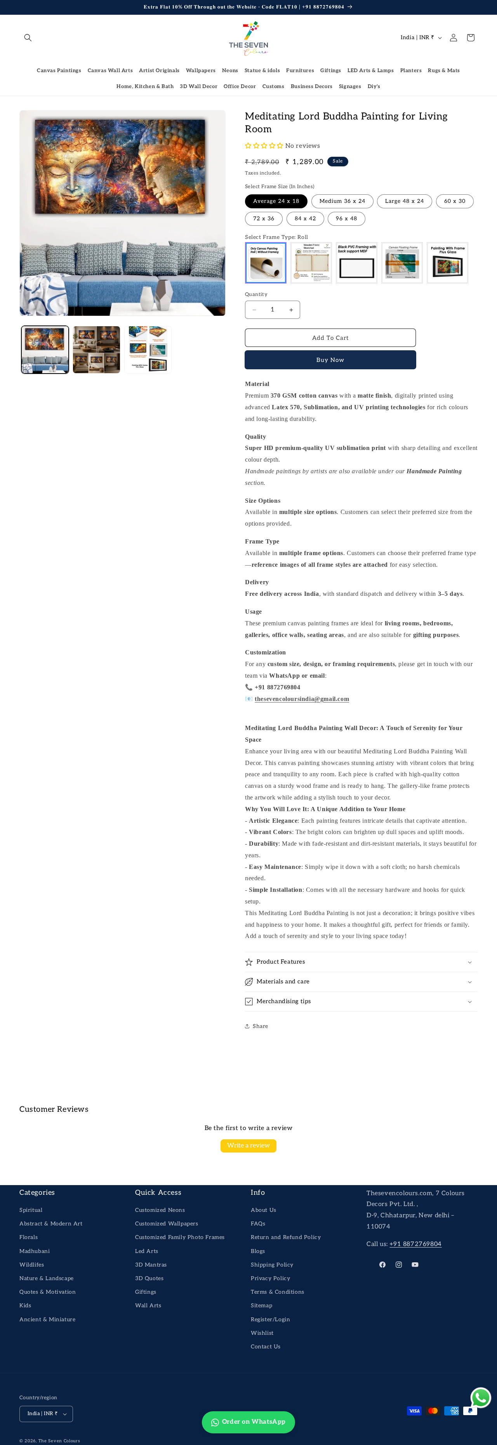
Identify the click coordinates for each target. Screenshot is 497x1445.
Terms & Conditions (277, 1292)
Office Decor (240, 86)
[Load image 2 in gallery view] (96, 349)
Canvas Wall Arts (110, 70)
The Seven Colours (59, 1440)
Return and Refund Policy (286, 1237)
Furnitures (300, 70)
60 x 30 (455, 201)
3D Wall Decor (198, 86)
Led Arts (146, 1251)
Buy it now (330, 359)
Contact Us (266, 1346)
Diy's (374, 86)
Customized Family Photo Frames (180, 1237)
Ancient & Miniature (47, 1319)
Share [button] (260, 1026)
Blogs (258, 1251)
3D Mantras (151, 1265)
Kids (25, 1305)
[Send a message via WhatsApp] (481, 1398)
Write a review (248, 1145)
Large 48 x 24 (404, 201)
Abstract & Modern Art (51, 1223)
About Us (263, 1210)
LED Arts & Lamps (371, 70)
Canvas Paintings (59, 70)
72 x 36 (264, 218)
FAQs (258, 1223)
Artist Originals (159, 70)
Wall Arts (148, 1305)
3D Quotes (149, 1278)
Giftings (330, 70)
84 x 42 (305, 218)
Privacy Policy (270, 1278)
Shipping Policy (272, 1265)
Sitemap (261, 1305)
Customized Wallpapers (166, 1223)
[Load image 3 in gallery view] (148, 349)
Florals (28, 1237)
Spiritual (30, 1210)
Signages (350, 86)
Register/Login (270, 1319)
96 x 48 (346, 218)
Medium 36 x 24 (342, 201)
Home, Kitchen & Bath (145, 86)
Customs (273, 86)
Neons (230, 70)
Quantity (256, 294)
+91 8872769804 (415, 1244)
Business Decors (312, 86)
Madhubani (34, 1251)
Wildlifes (31, 1265)
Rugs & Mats (444, 70)
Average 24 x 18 (276, 201)
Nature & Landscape (46, 1278)
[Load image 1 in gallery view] (45, 349)
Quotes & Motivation (47, 1292)
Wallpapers (201, 70)
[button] (27, 37)
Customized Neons (160, 1210)
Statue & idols (262, 70)
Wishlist (262, 1333)
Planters (411, 70)
